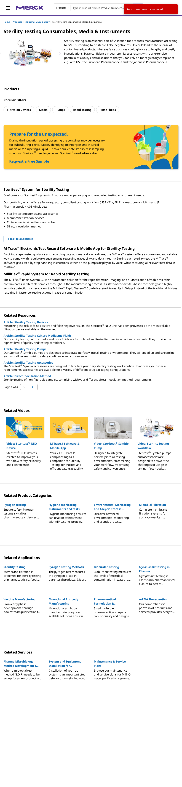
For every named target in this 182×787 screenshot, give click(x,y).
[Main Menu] (8, 7)
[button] (25, 445)
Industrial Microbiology (37, 21)
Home (7, 21)
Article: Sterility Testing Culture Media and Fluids (37, 335)
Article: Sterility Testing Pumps (25, 349)
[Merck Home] (29, 8)
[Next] (59, 53)
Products (17, 21)
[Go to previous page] (33, 387)
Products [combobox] (61, 7)
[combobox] (98, 8)
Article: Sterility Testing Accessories (28, 362)
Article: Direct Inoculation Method (27, 376)
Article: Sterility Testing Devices (26, 322)
